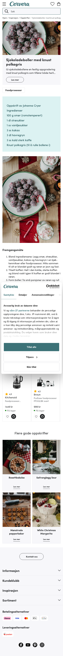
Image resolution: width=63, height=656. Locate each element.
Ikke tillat (31, 367)
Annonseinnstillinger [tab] (43, 295)
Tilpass (30, 357)
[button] (7, 11)
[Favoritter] (52, 4)
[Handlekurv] (59, 4)
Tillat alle (31, 347)
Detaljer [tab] (23, 295)
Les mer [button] (15, 79)
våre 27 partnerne (20, 310)
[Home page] (20, 5)
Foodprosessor (13, 90)
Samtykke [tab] (9, 295)
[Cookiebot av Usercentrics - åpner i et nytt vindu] (46, 286)
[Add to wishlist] (7, 417)
